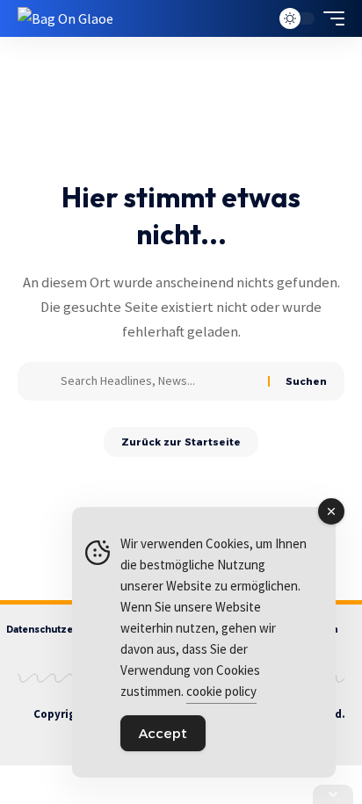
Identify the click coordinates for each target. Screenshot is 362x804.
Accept (163, 733)
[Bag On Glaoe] (65, 19)
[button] (252, 19)
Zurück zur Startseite (181, 442)
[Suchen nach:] (157, 381)
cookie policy (221, 691)
